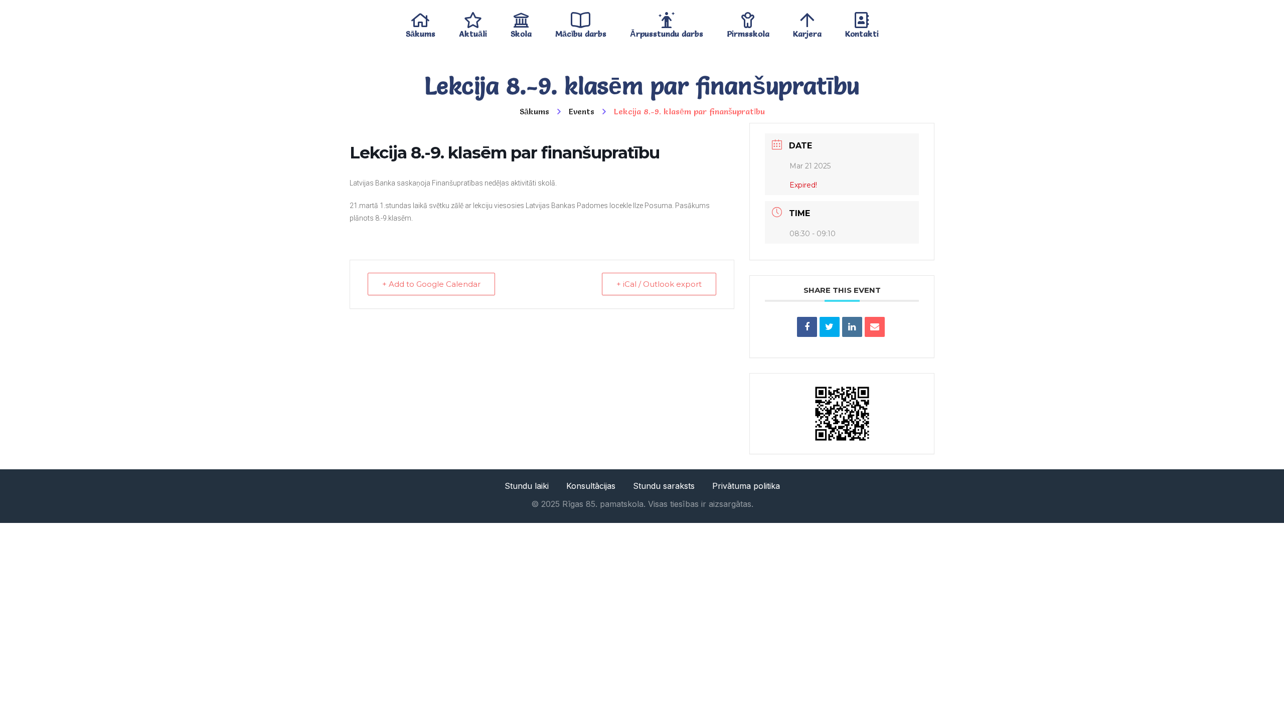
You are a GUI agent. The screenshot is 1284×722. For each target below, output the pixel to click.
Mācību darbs (580, 31)
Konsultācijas (590, 486)
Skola (521, 31)
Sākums (420, 31)
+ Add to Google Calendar (431, 284)
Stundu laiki (527, 486)
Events (581, 111)
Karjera (807, 31)
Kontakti (862, 31)
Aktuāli (473, 31)
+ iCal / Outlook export (659, 284)
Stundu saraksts (664, 486)
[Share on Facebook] (807, 327)
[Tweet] (830, 327)
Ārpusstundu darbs (666, 31)
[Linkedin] (852, 327)
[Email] (875, 327)
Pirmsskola (748, 31)
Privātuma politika (746, 486)
